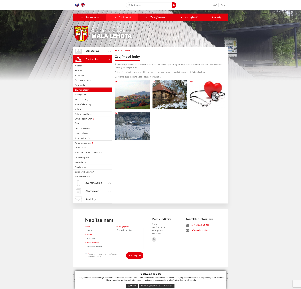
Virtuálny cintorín (83, 176)
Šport (77, 123)
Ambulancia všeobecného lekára (89, 152)
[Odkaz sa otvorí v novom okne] (154, 239)
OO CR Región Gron (84, 119)
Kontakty (216, 17)
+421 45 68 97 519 (200, 225)
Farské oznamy (81, 99)
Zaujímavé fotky (82, 90)
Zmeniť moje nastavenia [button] (150, 286)
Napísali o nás (81, 162)
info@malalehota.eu (200, 230)
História (78, 70)
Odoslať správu (134, 255)
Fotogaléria (80, 85)
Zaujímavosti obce (83, 80)
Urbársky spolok (82, 157)
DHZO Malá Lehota (83, 128)
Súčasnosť (79, 75)
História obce (158, 227)
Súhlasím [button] (132, 286)
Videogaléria (80, 94)
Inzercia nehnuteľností (85, 172)
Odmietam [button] (168, 286)
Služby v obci (80, 147)
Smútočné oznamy (83, 104)
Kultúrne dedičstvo (83, 114)
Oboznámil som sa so (102, 255)
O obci (155, 224)
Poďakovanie (80, 167)
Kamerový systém (83, 138)
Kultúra (78, 109)
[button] (89, 17)
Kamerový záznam (83, 143)
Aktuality (78, 65)
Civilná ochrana (81, 133)
